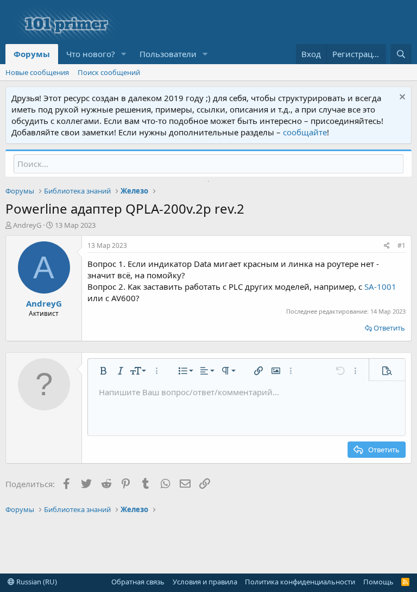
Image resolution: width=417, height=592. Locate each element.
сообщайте (305, 132)
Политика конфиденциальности (300, 582)
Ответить (389, 328)
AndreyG (27, 225)
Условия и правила (205, 582)
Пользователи (168, 53)
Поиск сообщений (109, 72)
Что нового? (90, 53)
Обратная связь (138, 582)
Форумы (32, 53)
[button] (123, 54)
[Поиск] (401, 54)
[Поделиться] (387, 246)
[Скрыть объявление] (401, 98)
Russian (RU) (36, 582)
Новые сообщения (37, 72)
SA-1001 (380, 286)
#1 (401, 245)
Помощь (378, 582)
